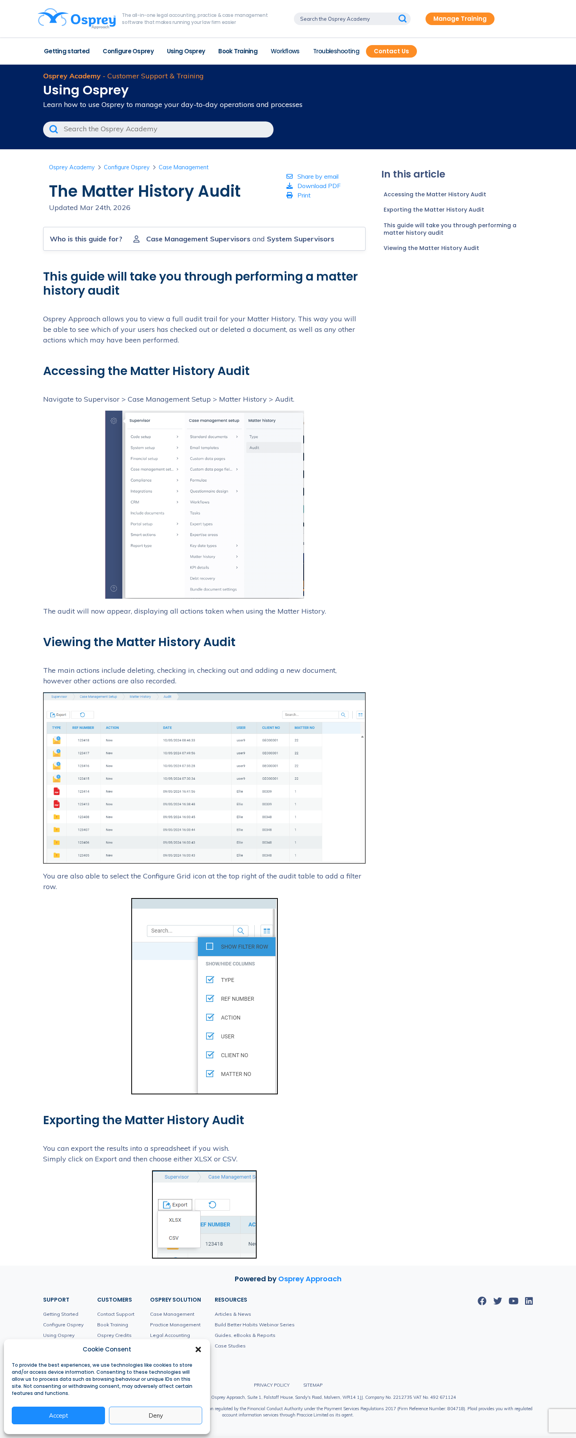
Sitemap (312, 1385)
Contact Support (115, 1314)
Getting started (66, 51)
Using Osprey (186, 51)
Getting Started (60, 1314)
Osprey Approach (310, 1279)
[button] (198, 1349)
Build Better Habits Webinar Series (255, 1325)
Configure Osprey (128, 51)
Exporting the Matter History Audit (434, 210)
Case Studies (230, 1346)
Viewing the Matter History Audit (431, 248)
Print (303, 195)
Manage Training (460, 18)
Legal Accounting (170, 1335)
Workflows (285, 51)
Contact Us (391, 51)
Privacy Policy (272, 1385)
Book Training (237, 51)
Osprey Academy (72, 167)
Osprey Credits (114, 1335)
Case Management (183, 167)
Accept (58, 1415)
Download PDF (318, 186)
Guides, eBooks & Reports (245, 1335)
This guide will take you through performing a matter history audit (450, 229)
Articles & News (233, 1314)
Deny (156, 1415)
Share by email (317, 176)
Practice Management (175, 1325)
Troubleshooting (336, 51)
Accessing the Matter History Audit (435, 194)
